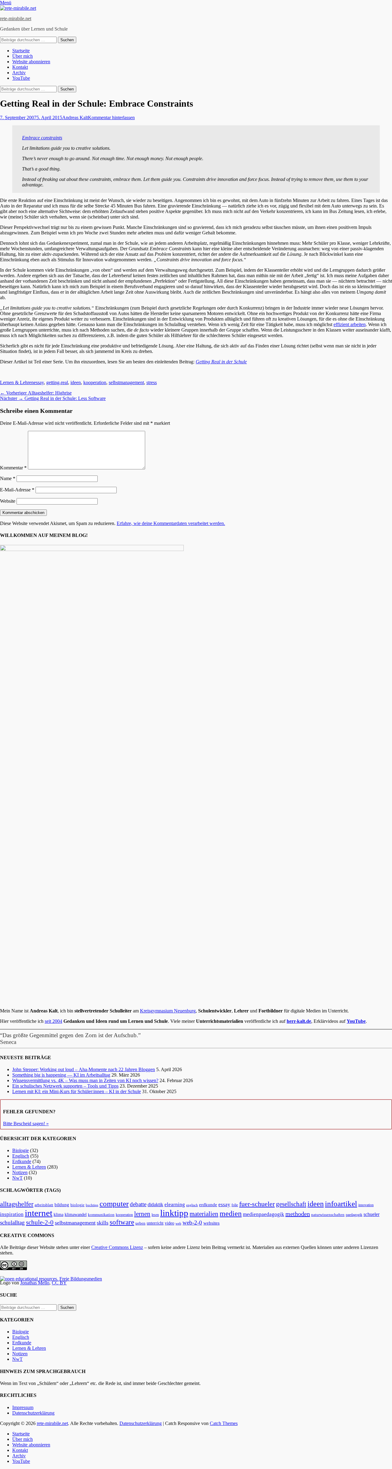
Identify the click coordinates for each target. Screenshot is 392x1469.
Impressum (22, 1407)
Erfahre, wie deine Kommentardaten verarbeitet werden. (171, 523)
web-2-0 (192, 1222)
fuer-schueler (257, 1204)
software (122, 1222)
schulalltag (12, 1222)
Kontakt (20, 67)
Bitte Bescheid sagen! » (26, 1123)
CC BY (59, 1282)
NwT (17, 1178)
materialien (204, 1213)
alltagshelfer (16, 1204)
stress (151, 382)
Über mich (22, 56)
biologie (77, 1205)
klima (58, 1214)
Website (7, 501)
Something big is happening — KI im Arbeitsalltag (61, 1075)
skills (102, 1223)
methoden (297, 1213)
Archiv (19, 72)
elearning (174, 1204)
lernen (142, 1213)
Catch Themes (224, 1423)
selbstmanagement (126, 382)
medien (231, 1213)
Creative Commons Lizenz (117, 1247)
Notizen (20, 1172)
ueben (140, 1223)
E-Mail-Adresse (17, 489)
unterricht (155, 1223)
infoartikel (341, 1203)
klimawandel (76, 1214)
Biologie (20, 1150)
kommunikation (101, 1215)
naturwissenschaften (328, 1215)
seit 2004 (53, 1021)
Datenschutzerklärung (33, 1413)
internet (38, 1213)
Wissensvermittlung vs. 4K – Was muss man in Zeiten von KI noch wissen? (85, 1080)
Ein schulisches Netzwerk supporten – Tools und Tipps (65, 1086)
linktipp (174, 1213)
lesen (155, 1215)
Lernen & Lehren (17, 382)
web (178, 1223)
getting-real (57, 382)
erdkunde (208, 1204)
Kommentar (13, 467)
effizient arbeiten (350, 324)
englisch (192, 1205)
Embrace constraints (42, 137)
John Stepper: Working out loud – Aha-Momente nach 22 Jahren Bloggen (83, 1069)
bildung (62, 1204)
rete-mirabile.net (15, 18)
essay (39, 382)
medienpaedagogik (263, 1214)
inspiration (12, 1214)
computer (114, 1203)
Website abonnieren (31, 61)
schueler (371, 1214)
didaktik (155, 1204)
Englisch (20, 1156)
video (169, 1223)
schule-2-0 (40, 1222)
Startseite (21, 50)
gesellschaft (291, 1204)
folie (235, 1205)
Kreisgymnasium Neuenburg (168, 1010)
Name (7, 478)
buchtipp (92, 1205)
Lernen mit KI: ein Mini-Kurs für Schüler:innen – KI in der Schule (76, 1091)
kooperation (94, 382)
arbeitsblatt (44, 1205)
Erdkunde (21, 1161)
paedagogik (354, 1215)
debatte (138, 1204)
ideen (75, 382)
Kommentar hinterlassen (111, 117)
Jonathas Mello (34, 1282)
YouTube (21, 78)
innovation (366, 1205)
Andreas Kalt (75, 117)
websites (211, 1223)
